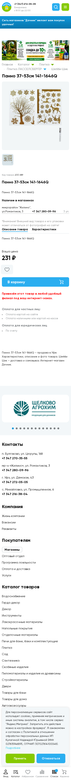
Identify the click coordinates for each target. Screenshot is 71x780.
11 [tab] (51, 428)
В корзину (16, 282)
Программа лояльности (19, 562)
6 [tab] (32, 428)
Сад (5, 654)
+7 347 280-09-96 (44, 211)
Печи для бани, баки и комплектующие (30, 641)
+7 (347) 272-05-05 (25, 4)
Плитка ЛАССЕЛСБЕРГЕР (25, 69)
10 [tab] (47, 428)
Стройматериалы (15, 680)
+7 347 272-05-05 (15, 482)
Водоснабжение (13, 596)
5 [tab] (28, 428)
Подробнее (13, 747)
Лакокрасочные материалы (22, 622)
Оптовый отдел (13, 556)
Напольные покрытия (17, 628)
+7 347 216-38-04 (15, 494)
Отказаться (51, 758)
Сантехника (11, 660)
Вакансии (9, 522)
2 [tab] (17, 428)
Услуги (6, 575)
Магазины (12, 549)
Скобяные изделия (15, 667)
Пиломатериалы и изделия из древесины (31, 673)
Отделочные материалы (20, 635)
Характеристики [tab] (44, 229)
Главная (7, 64)
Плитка (44, 64)
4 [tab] (24, 428)
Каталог (24, 64)
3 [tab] (20, 428)
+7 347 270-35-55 (14, 458)
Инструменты (11, 615)
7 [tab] (36, 428)
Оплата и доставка (16, 569)
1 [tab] (13, 428)
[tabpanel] (35, 408)
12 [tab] (54, 428)
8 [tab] (39, 428)
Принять (20, 758)
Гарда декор (11, 602)
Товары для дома (14, 699)
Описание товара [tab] (15, 229)
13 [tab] (58, 428)
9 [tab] (43, 428)
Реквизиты (9, 529)
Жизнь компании (13, 516)
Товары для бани (14, 692)
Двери (6, 686)
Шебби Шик (59, 69)
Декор (6, 609)
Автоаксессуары (14, 705)
